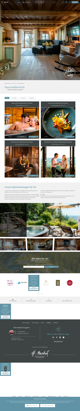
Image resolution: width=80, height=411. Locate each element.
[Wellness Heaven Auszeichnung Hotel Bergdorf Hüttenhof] (22, 283)
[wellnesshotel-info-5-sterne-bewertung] (10, 283)
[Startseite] (8, 83)
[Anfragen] (69, 2)
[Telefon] (63, 2)
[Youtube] (63, 337)
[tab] (7, 98)
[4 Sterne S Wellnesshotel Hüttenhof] (40, 354)
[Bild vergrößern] (9, 332)
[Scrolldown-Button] (40, 78)
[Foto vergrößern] (22, 123)
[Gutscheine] (66, 2)
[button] (3, 44)
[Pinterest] (60, 337)
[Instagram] (53, 337)
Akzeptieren (33, 287)
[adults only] (58, 329)
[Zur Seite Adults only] (69, 72)
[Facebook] (56, 337)
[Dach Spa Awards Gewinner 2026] (46, 283)
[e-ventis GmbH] (68, 396)
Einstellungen (34, 289)
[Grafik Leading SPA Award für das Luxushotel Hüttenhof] (58, 283)
